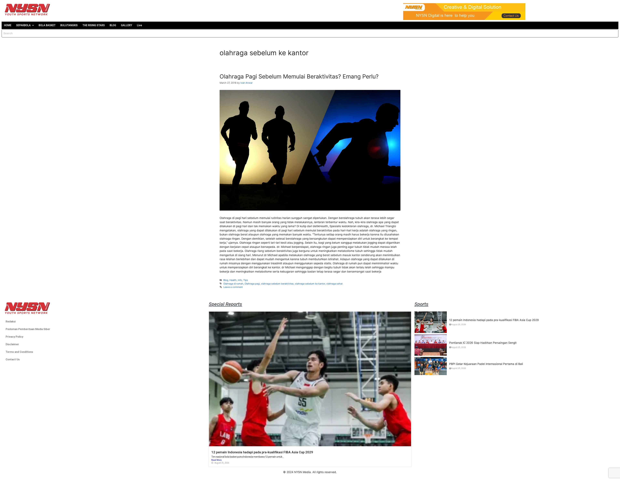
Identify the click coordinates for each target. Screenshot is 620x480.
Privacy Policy (14, 336)
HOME (7, 25)
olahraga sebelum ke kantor (310, 283)
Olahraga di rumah (233, 283)
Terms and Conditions (19, 351)
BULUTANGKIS (69, 25)
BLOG (113, 25)
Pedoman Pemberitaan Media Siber (28, 329)
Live (139, 25)
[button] (25, 25)
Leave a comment (233, 287)
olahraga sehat (334, 283)
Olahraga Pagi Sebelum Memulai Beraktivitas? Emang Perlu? (299, 76)
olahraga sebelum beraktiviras (277, 283)
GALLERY (126, 25)
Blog (225, 280)
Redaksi (11, 321)
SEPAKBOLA (23, 25)
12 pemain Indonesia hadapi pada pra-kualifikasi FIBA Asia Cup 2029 (262, 452)
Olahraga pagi (252, 283)
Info (240, 280)
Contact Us (13, 359)
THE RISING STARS (94, 25)
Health (233, 280)
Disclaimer (12, 344)
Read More (216, 460)
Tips (245, 280)
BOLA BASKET (47, 25)
